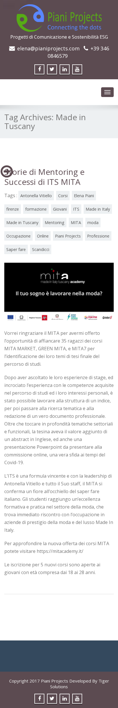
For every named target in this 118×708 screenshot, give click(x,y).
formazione (36, 209)
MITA (76, 222)
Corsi (63, 195)
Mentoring (54, 222)
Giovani (60, 209)
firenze (12, 209)
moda (93, 222)
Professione (98, 236)
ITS (76, 209)
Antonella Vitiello (36, 195)
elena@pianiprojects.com (48, 48)
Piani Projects (68, 236)
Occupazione (18, 236)
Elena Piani (84, 195)
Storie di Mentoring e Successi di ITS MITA (44, 176)
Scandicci (40, 249)
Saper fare (16, 249)
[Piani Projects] (59, 16)
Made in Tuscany (22, 222)
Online (43, 236)
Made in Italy (98, 209)
